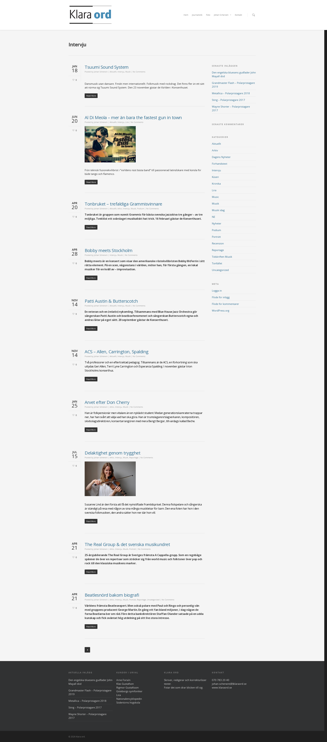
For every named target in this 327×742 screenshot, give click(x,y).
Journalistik (197, 14)
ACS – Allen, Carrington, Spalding (117, 352)
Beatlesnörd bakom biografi (112, 595)
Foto (208, 14)
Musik (128, 71)
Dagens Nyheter (221, 157)
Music (215, 197)
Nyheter (216, 223)
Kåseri (215, 177)
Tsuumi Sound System (107, 67)
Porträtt (132, 549)
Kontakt (238, 14)
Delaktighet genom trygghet (112, 453)
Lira (127, 122)
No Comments (139, 71)
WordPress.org (220, 310)
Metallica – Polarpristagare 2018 (231, 93)
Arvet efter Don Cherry (107, 402)
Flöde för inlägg (221, 297)
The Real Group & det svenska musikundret (127, 544)
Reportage (133, 457)
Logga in (217, 290)
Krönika (216, 183)
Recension (218, 243)
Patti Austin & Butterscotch (111, 301)
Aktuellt (113, 71)
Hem (186, 14)
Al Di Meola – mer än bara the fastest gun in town (133, 117)
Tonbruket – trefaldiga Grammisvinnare (123, 204)
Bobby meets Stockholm (109, 250)
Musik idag (218, 210)
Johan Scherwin (221, 14)
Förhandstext (219, 163)
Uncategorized (153, 599)
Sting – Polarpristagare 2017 (228, 100)
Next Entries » (87, 650)
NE (213, 216)
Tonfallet (217, 263)
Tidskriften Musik (222, 256)
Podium (140, 208)
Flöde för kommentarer (225, 304)
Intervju (121, 71)
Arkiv (120, 208)
